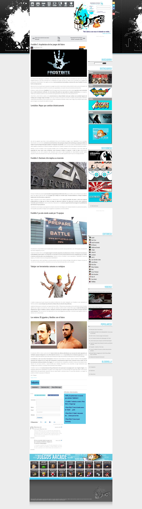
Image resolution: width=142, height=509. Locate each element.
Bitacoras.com (38, 427)
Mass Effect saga (56, 387)
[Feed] (113, 2)
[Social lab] (100, 181)
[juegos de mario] (53, 473)
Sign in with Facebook (53, 395)
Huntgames (92, 367)
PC (60, 5)
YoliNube (93, 282)
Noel (92, 269)
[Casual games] (71, 465)
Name (32, 407)
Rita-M (93, 277)
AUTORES (81, 478)
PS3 (38, 5)
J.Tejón (93, 250)
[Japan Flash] (100, 170)
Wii (43, 5)
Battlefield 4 (35, 387)
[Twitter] (113, 5)
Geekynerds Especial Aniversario (97, 357)
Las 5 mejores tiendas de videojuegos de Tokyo (100, 338)
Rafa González (94, 274)
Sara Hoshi (94, 279)
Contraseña (91, 8)
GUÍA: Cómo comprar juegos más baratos (99, 335)
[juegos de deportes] (89, 465)
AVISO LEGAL (66, 478)
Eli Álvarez (93, 245)
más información (62, 499)
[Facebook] (113, 8)
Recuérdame (100, 11)
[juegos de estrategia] (34, 473)
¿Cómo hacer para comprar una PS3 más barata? (101, 340)
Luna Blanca (94, 262)
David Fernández (95, 243)
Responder (32, 437)
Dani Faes (93, 240)
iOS (66, 6)
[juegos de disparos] (98, 465)
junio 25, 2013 (58, 427)
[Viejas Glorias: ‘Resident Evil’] (100, 83)
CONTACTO (61, 478)
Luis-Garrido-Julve (96, 260)
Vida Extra (92, 370)
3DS (49, 6)
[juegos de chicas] (43, 473)
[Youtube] (113, 13)
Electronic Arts (45, 387)
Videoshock (92, 374)
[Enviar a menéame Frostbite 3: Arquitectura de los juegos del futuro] (82, 47)
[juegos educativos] (107, 465)
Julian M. (93, 252)
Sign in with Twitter (39, 395)
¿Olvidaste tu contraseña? (101, 12)
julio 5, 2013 (58, 440)
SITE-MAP (76, 478)
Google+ (41, 47)
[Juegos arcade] (43, 465)
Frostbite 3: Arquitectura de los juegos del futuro (48, 45)
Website (33, 415)
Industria (35, 383)
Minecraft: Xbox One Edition (96, 329)
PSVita (55, 5)
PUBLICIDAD (72, 478)
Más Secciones (95, 206)
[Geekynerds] (100, 201)
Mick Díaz (93, 265)
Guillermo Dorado (95, 247)
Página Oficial (34, 377)
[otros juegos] (98, 473)
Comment (33, 400)
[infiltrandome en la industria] (100, 160)
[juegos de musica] (89, 473)
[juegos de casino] (62, 465)
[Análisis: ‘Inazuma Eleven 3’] (100, 96)
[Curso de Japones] (100, 191)
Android (71, 5)
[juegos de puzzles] (107, 473)
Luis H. (93, 257)
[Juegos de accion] (34, 465)
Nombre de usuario (91, 6)
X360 (32, 5)
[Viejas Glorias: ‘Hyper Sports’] (100, 109)
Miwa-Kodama (94, 267)
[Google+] (113, 11)
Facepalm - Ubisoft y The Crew (96, 347)
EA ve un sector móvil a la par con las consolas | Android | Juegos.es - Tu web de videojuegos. (43, 442)
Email (32, 410)
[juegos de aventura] (53, 465)
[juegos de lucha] (71, 473)
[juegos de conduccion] (80, 465)
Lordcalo (93, 255)
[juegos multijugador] (80, 473)
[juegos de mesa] (62, 473)
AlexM (92, 238)
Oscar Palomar (36, 47)
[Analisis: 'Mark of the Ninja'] (100, 123)
